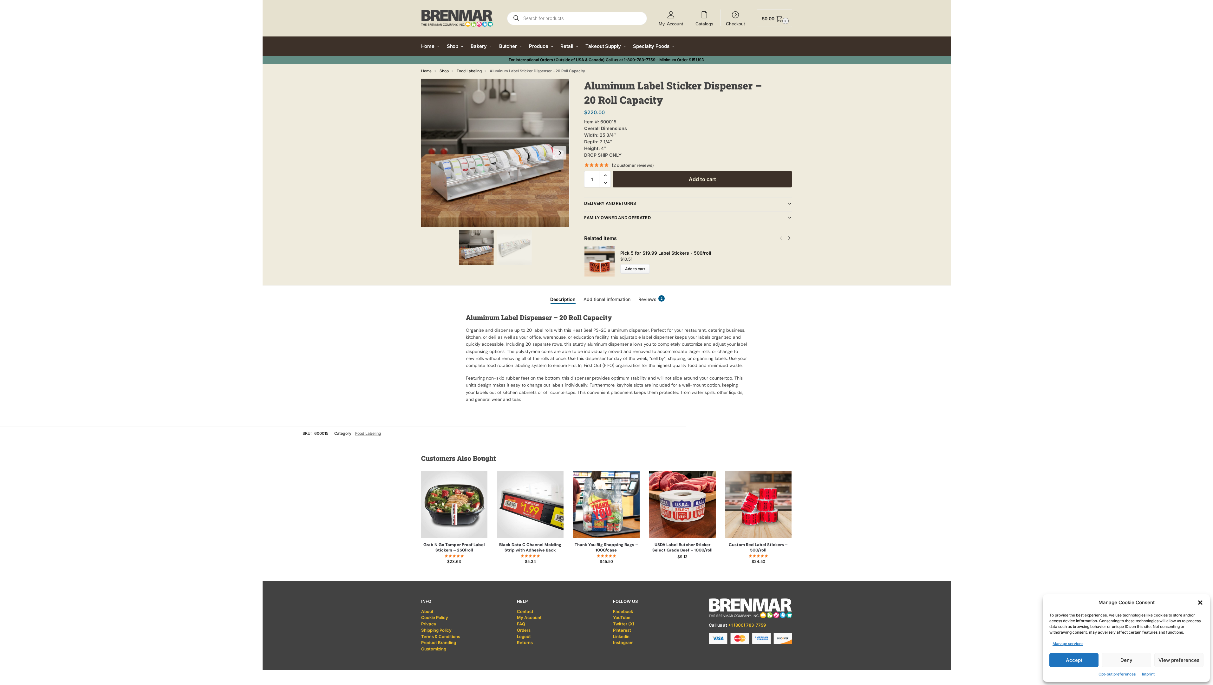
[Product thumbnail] (602, 261)
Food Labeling (469, 71)
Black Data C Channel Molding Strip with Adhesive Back (530, 547)
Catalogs (704, 23)
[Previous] (781, 238)
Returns (525, 642)
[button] (1200, 602)
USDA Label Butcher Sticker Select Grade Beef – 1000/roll (682, 547)
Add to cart (702, 179)
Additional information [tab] (607, 299)
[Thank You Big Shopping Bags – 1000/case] (606, 504)
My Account (671, 23)
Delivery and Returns (610, 203)
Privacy (428, 623)
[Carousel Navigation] (783, 238)
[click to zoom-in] (495, 153)
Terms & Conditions (440, 636)
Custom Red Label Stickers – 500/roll (758, 547)
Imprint (1148, 674)
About (427, 611)
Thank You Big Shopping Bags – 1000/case (606, 547)
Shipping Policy (436, 630)
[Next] (789, 238)
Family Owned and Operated (617, 217)
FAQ (521, 623)
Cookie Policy (434, 617)
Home (426, 71)
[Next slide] (559, 153)
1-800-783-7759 (639, 59)
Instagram (623, 642)
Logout (524, 636)
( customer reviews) (633, 165)
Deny (1126, 660)
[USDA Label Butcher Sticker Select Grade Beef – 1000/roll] (682, 504)
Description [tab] (563, 299)
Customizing (433, 648)
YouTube (621, 617)
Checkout (735, 23)
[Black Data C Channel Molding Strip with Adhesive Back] (530, 504)
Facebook (623, 611)
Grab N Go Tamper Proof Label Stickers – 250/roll (454, 547)
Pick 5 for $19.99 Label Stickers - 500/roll (665, 253)
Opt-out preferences (1117, 674)
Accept (1074, 660)
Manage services (1068, 643)
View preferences (1178, 660)
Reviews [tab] (650, 299)
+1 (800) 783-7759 (747, 625)
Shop (444, 71)
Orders (524, 630)
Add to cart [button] (454, 574)
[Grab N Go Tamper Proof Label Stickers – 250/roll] (454, 504)
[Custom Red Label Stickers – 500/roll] (758, 504)
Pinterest (622, 630)
